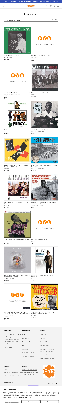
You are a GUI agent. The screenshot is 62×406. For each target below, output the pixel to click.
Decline (49, 402)
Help (23, 334)
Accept (30, 402)
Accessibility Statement (48, 355)
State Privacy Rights (28, 353)
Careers (42, 338)
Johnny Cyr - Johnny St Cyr (39, 129)
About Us (43, 334)
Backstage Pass (27, 342)
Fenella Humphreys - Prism (39, 239)
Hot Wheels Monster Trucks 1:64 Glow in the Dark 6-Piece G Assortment (17, 93)
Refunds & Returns (28, 356)
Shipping (25, 349)
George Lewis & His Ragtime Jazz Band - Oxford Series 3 (43, 203)
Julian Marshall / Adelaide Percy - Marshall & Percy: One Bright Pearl (17, 276)
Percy (5, 129)
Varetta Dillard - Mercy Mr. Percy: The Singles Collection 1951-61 (42, 313)
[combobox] (31, 19)
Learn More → (9, 347)
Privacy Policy (25, 397)
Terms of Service (45, 342)
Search (24, 345)
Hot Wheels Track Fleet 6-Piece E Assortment (41, 56)
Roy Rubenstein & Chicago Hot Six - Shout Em (16, 203)
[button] (3, 6)
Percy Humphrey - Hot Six (11, 55)
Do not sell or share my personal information (47, 350)
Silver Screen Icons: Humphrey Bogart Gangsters (42, 276)
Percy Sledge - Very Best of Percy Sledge (16, 239)
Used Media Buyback (47, 358)
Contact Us (25, 338)
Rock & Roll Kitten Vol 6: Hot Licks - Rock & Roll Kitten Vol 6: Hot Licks (17, 166)
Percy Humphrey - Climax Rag (40, 92)
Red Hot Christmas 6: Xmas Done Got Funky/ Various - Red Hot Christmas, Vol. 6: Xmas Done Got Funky (17, 314)
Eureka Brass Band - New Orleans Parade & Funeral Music (44, 166)
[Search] (56, 19)
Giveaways (24, 366)
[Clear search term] (52, 19)
